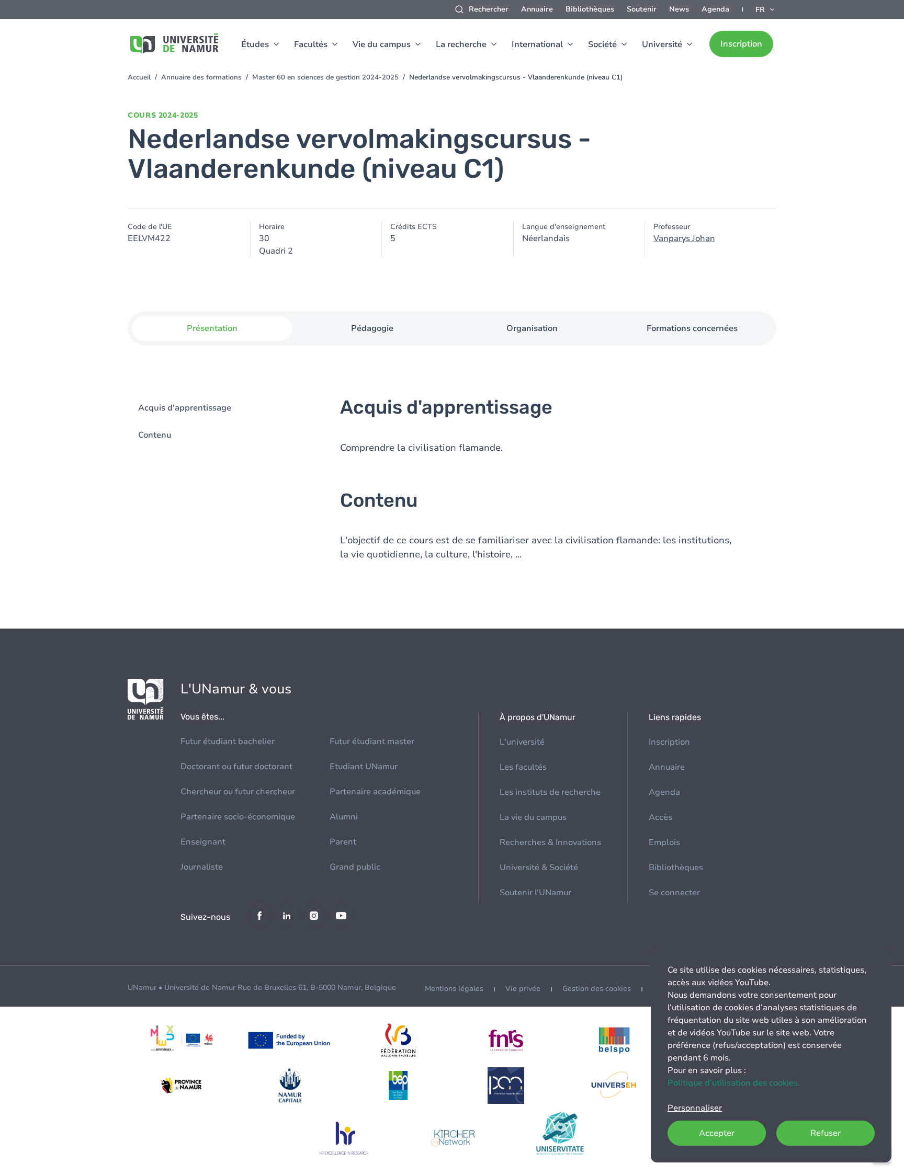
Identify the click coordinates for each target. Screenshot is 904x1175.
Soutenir (642, 9)
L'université (522, 742)
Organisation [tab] (532, 328)
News (679, 9)
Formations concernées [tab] (692, 328)
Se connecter (674, 892)
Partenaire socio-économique (237, 817)
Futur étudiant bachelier (227, 741)
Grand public (355, 867)
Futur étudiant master (372, 741)
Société (602, 44)
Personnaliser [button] (695, 1108)
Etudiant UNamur (364, 766)
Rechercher (488, 9)
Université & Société (539, 867)
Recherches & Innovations (550, 842)
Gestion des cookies (596, 989)
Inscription (741, 44)
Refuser (825, 1133)
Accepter (716, 1133)
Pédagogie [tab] (372, 328)
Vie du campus (382, 44)
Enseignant (202, 842)
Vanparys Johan (684, 238)
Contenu (155, 435)
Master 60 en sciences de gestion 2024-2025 (325, 77)
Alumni (344, 817)
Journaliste (201, 867)
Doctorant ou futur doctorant (236, 766)
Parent (343, 842)
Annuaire (537, 9)
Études (255, 44)
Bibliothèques (590, 9)
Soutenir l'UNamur (535, 892)
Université (662, 44)
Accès (660, 817)
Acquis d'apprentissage (184, 408)
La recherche (461, 44)
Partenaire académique (375, 791)
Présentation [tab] (212, 328)
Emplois (664, 842)
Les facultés (523, 767)
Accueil (139, 77)
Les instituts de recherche (550, 792)
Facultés (310, 44)
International (537, 44)
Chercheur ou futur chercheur (237, 791)
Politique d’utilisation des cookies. (734, 1083)
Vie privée (522, 989)
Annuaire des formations (201, 77)
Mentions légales (454, 989)
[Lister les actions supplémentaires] (765, 9)
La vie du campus (533, 817)
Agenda (715, 9)
